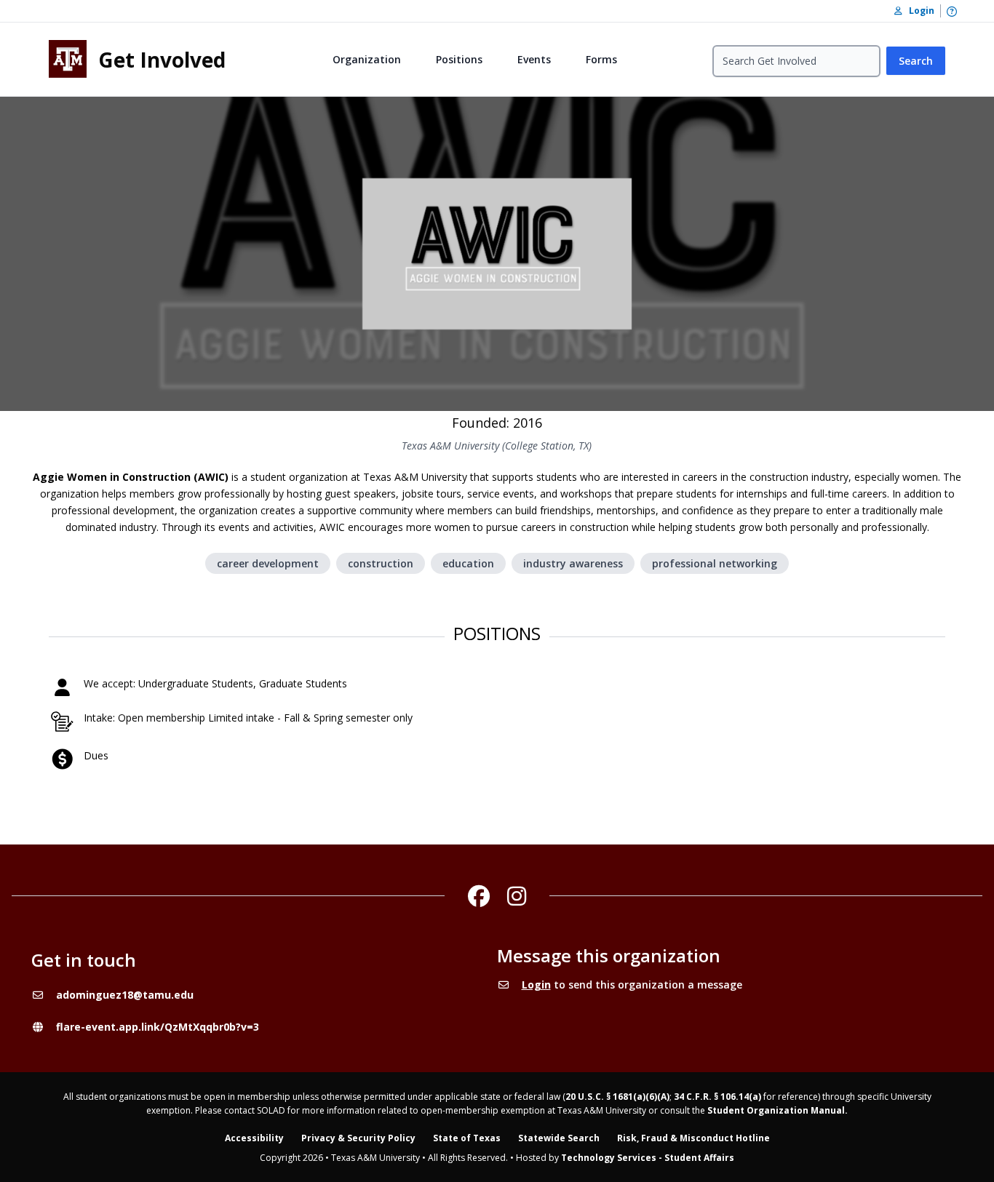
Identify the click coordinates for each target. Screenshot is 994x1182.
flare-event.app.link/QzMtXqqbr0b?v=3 (157, 1027)
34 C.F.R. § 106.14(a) (717, 1096)
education (468, 563)
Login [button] (918, 10)
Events (534, 59)
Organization (367, 59)
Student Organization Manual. (777, 1110)
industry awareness (573, 563)
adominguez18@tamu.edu (125, 995)
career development (268, 563)
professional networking (714, 563)
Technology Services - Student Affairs (647, 1157)
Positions (459, 59)
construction (380, 563)
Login (536, 984)
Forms (601, 59)
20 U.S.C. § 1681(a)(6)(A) (617, 1096)
